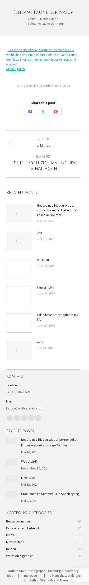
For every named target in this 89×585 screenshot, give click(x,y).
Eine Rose (28, 477)
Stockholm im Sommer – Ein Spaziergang (50, 494)
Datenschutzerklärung (65, 575)
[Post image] (19, 213)
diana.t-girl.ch (15, 69)
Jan (39, 233)
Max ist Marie (42, 85)
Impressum (31, 575)
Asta (40, 342)
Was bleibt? (29, 461)
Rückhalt (43, 260)
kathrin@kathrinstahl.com (24, 408)
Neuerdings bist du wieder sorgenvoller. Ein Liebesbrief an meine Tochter (57, 210)
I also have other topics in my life (57, 317)
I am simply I (45, 287)
